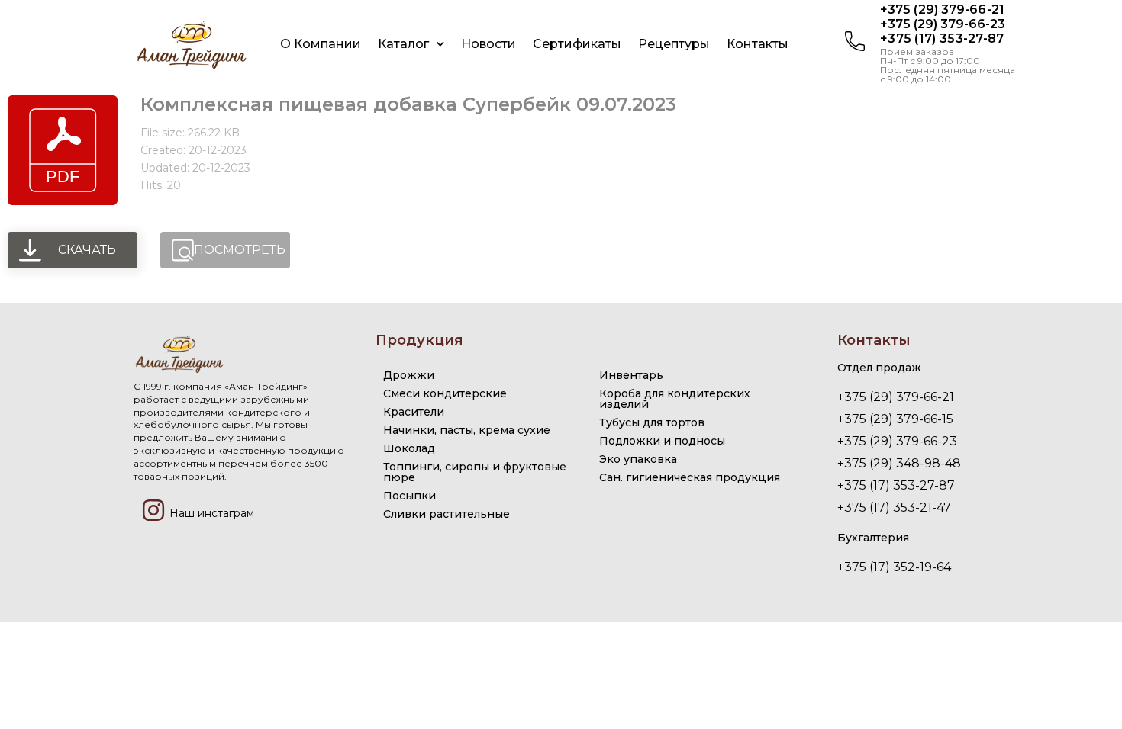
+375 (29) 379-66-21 (942, 9)
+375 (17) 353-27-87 (942, 38)
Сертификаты (577, 44)
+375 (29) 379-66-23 (942, 24)
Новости (488, 44)
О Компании (320, 44)
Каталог (403, 44)
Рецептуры (674, 44)
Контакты (757, 44)
